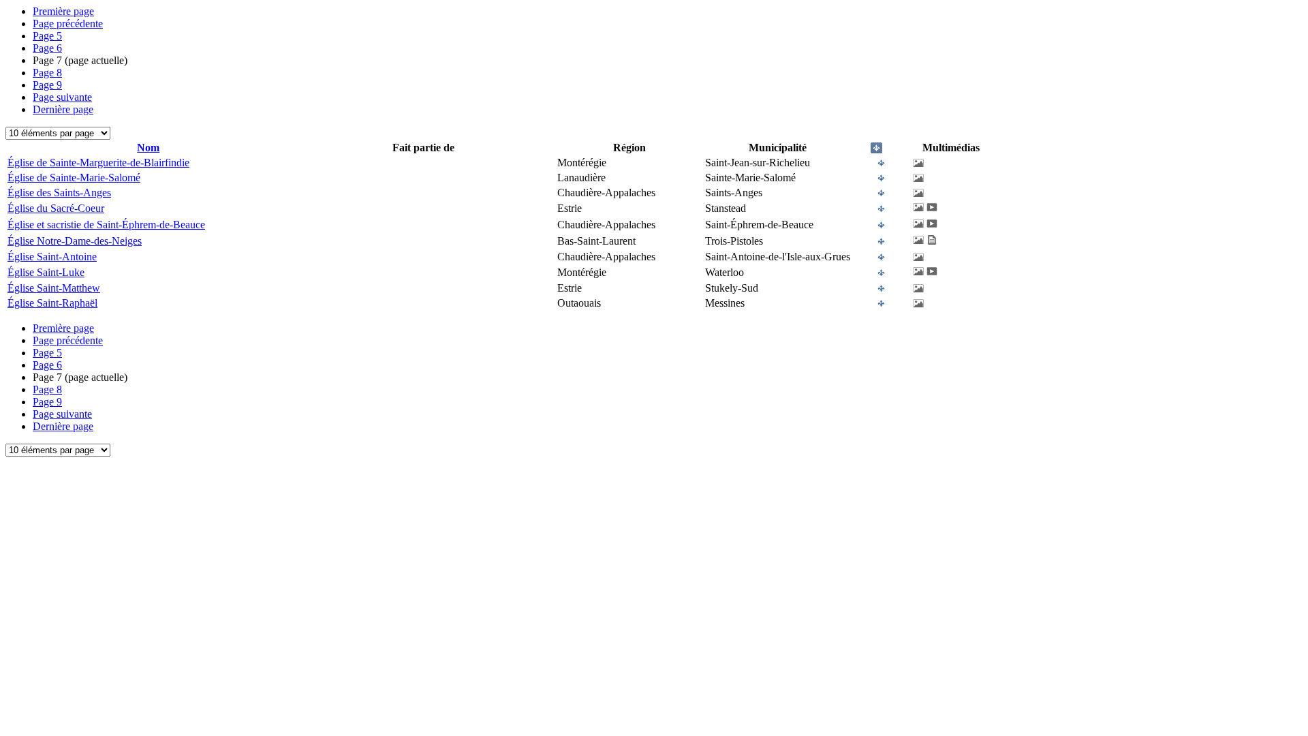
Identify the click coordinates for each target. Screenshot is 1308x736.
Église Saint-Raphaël (52, 303)
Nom (148, 147)
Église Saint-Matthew (53, 288)
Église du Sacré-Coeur (55, 208)
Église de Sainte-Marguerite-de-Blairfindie (98, 162)
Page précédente (68, 23)
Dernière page (63, 109)
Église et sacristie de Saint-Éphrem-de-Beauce (106, 224)
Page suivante (62, 97)
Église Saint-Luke (45, 272)
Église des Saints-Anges (59, 192)
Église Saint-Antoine (52, 256)
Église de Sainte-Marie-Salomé (73, 177)
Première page (63, 11)
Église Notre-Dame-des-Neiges (74, 241)
